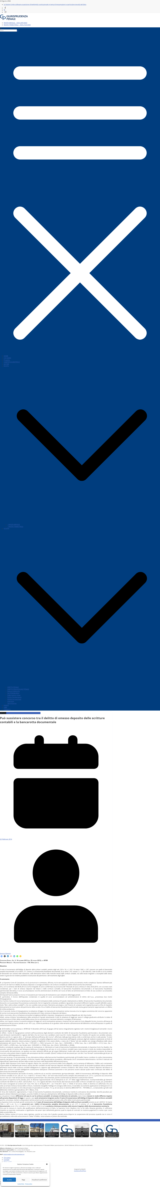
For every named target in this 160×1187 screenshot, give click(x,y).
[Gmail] (11, 956)
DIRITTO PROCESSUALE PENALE (18, 689)
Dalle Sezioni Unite (13, 695)
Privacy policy (28, 1184)
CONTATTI (7, 710)
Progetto (7, 360)
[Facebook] (1, 956)
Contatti (6, 1160)
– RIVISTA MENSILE (13, 525)
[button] (47, 1164)
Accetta (9, 1180)
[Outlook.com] (14, 956)
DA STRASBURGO (13, 693)
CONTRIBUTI (10, 713)
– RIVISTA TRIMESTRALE (15, 527)
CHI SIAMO (7, 358)
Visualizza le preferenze (39, 1180)
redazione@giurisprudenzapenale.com (13, 1154)
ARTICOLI (3, 713)
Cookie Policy (21, 1184)
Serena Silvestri (5, 954)
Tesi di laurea (11, 703)
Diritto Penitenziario (14, 697)
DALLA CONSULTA (13, 691)
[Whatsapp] (17, 956)
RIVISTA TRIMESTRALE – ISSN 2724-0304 (17, 25)
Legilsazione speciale (33, 713)
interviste (10, 701)
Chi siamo (7, 1158)
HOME (6, 356)
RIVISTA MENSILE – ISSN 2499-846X (15, 23)
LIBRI (5, 707)
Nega (23, 1180)
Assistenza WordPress (80, 1171)
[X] (4, 956)
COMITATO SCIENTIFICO (12, 362)
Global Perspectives (14, 699)
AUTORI (6, 364)
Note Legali (7, 1162)
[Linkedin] (7, 956)
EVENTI (6, 705)
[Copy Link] (20, 956)
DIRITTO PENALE (13, 687)
